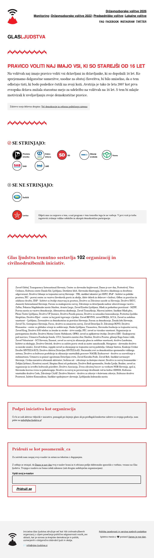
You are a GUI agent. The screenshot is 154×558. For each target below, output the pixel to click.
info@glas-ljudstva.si (31, 420)
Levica (25, 215)
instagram (127, 22)
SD (69, 155)
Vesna (115, 155)
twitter (141, 22)
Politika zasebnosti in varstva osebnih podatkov (122, 531)
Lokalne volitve (135, 16)
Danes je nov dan (43, 465)
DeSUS (26, 197)
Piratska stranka (26, 155)
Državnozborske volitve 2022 (71, 16)
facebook (112, 22)
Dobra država (48, 155)
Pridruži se (24, 489)
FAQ (101, 22)
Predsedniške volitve (108, 16)
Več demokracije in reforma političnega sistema (64, 106)
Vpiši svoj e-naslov (23, 473)
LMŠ (47, 166)
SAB (25, 166)
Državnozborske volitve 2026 (126, 11)
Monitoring (41, 16)
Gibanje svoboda (93, 155)
